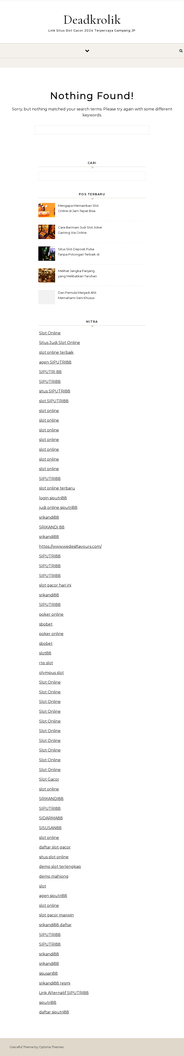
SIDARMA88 (51, 818)
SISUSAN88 (50, 828)
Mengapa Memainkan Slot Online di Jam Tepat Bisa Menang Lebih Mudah (78, 209)
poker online (51, 614)
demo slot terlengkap (60, 866)
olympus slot (51, 672)
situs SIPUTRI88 (54, 391)
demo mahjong (54, 876)
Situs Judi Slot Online (59, 342)
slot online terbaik (56, 352)
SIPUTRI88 (50, 381)
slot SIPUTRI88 (54, 401)
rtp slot (46, 663)
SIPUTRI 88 (50, 372)
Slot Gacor (49, 779)
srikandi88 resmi (54, 983)
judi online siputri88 (58, 507)
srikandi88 (49, 517)
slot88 (45, 653)
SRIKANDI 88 (51, 527)
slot (42, 886)
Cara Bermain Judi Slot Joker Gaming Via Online (80, 229)
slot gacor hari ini (55, 585)
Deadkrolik (92, 19)
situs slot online (54, 857)
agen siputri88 (53, 895)
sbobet (45, 624)
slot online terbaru (57, 488)
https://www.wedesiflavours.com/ (70, 546)
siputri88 (47, 1002)
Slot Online (50, 333)
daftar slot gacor (55, 847)
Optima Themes (51, 1047)
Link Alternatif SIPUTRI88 (64, 993)
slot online (49, 410)
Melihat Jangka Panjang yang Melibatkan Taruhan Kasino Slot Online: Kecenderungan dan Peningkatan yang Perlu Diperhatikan (77, 274)
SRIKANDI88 (51, 798)
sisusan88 (48, 973)
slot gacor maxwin (56, 915)
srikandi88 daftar (55, 925)
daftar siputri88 (54, 1012)
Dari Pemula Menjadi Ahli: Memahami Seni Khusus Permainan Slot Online (77, 296)
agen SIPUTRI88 (55, 362)
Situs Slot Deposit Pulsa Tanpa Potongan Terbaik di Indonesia (78, 252)
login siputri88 (53, 498)
